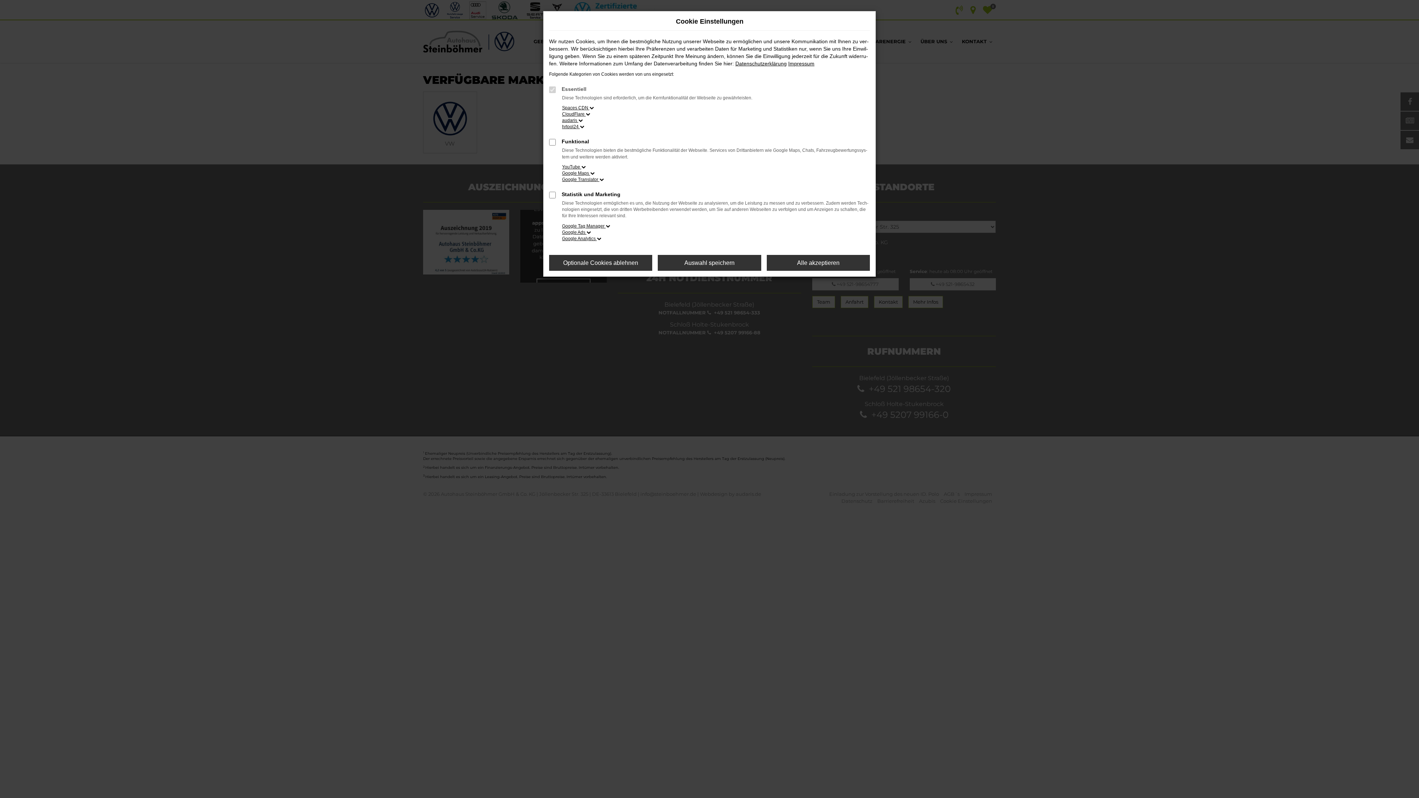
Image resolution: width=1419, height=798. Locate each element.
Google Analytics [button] (579, 238)
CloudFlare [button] (574, 114)
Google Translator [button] (580, 179)
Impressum (801, 63)
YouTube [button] (571, 167)
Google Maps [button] (576, 173)
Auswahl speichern (709, 263)
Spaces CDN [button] (575, 107)
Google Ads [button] (574, 232)
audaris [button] (570, 120)
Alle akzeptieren (818, 263)
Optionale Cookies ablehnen (600, 263)
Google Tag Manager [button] (584, 226)
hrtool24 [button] (571, 126)
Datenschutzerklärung (761, 63)
